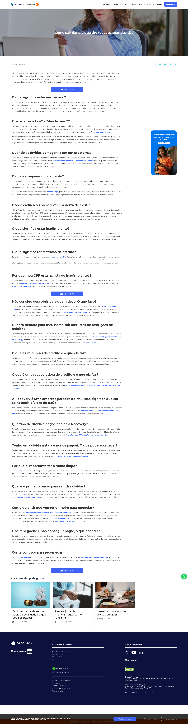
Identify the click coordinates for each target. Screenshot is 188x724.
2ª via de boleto (106, 4)
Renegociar (170, 4)
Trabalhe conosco (59, 686)
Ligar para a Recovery (60, 672)
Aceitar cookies (125, 719)
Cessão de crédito (144, 4)
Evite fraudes (157, 4)
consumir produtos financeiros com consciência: (73, 161)
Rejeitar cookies (171, 719)
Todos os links (57, 691)
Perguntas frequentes (61, 680)
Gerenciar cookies (150, 719)
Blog (126, 4)
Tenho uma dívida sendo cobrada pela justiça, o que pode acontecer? (29, 614)
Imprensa (56, 683)
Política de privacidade (61, 688)
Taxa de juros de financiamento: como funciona (68, 614)
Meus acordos (57, 654)
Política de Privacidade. (38, 719)
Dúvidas (133, 4)
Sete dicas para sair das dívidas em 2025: (111, 613)
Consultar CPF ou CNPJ (61, 652)
